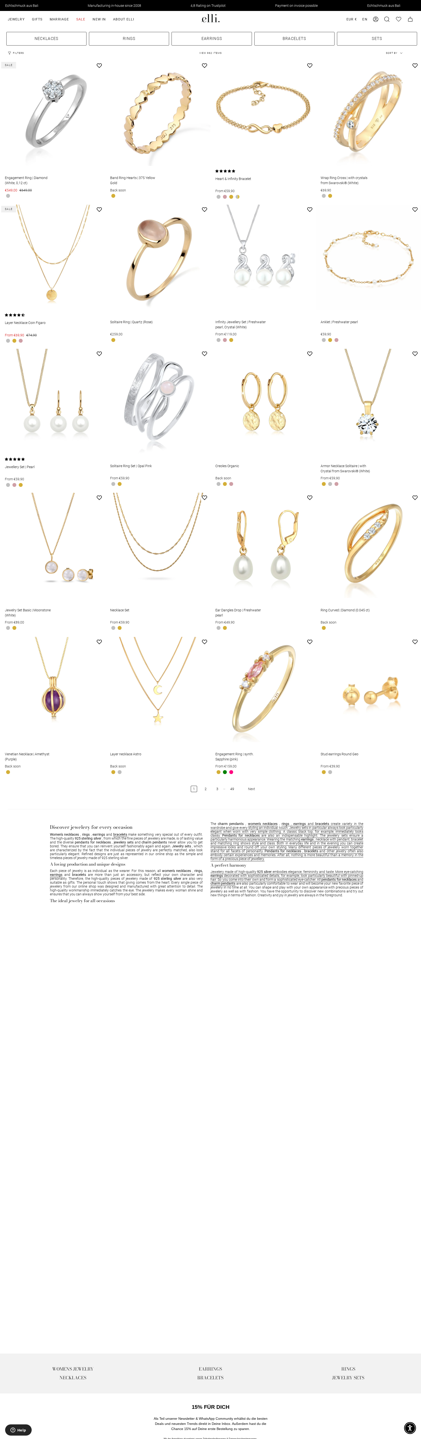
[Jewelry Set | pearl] (52, 401)
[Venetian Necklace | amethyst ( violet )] (52, 689)
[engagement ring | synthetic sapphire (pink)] (263, 689)
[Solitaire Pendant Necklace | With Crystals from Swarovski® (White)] (368, 401)
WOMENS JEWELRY (73, 1369)
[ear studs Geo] (368, 689)
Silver (8, 196)
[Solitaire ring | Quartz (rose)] (157, 257)
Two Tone (237, 197)
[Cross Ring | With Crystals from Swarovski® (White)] (368, 113)
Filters (18, 53)
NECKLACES (72, 1377)
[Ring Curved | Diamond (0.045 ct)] (368, 545)
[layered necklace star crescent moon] (157, 689)
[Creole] (263, 401)
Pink (231, 772)
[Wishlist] (398, 19)
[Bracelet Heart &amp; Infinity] (263, 113)
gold (113, 196)
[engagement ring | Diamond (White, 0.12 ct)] (52, 113)
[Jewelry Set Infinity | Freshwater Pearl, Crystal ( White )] (263, 257)
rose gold (225, 197)
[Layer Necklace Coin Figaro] (52, 257)
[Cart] (410, 19)
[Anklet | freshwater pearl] (368, 257)
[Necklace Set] (157, 545)
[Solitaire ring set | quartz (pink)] (157, 401)
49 (232, 789)
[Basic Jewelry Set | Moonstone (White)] (52, 545)
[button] (16, 19)
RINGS (348, 1369)
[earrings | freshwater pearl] (263, 545)
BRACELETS (210, 1377)
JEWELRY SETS (348, 1377)
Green (225, 772)
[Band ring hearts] (157, 113)
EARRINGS (210, 1369)
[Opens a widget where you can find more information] (18, 1430)
